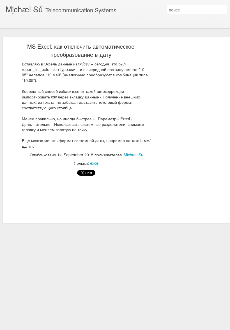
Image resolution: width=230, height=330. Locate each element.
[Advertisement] (182, 133)
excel (94, 163)
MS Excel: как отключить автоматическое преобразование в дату (80, 50)
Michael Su (133, 154)
